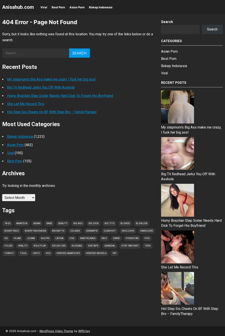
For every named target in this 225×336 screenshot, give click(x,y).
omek (116, 238)
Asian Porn (77, 7)
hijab (17, 238)
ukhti (36, 253)
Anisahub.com (18, 7)
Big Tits (109, 223)
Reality (23, 245)
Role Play (40, 245)
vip (114, 253)
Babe (49, 223)
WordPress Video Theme (56, 331)
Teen (148, 245)
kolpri (45, 238)
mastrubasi (88, 238)
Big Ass (78, 223)
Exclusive (128, 230)
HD (6, 238)
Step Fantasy (130, 245)
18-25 (7, 223)
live (71, 238)
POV (147, 238)
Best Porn (58, 7)
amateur (21, 223)
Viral (43, 7)
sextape (93, 245)
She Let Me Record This (25, 104)
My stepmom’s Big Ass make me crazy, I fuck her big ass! (51, 79)
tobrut (9, 253)
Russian (77, 245)
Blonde (125, 223)
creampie (92, 230)
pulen (8, 245)
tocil (23, 253)
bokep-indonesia (35, 230)
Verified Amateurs (68, 253)
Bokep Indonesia (100, 7)
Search (167, 22)
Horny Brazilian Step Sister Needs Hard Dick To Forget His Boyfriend (60, 96)
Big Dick (94, 223)
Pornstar (132, 238)
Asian (36, 223)
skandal (109, 245)
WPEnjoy (84, 331)
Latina (59, 238)
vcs (48, 253)
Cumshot (110, 230)
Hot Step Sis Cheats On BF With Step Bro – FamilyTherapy (52, 112)
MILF (104, 238)
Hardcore (146, 230)
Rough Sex (59, 245)
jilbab (31, 238)
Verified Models (96, 253)
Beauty (62, 223)
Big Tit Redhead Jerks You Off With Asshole (41, 87)
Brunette (58, 230)
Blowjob (141, 223)
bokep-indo (11, 230)
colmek (75, 230)
